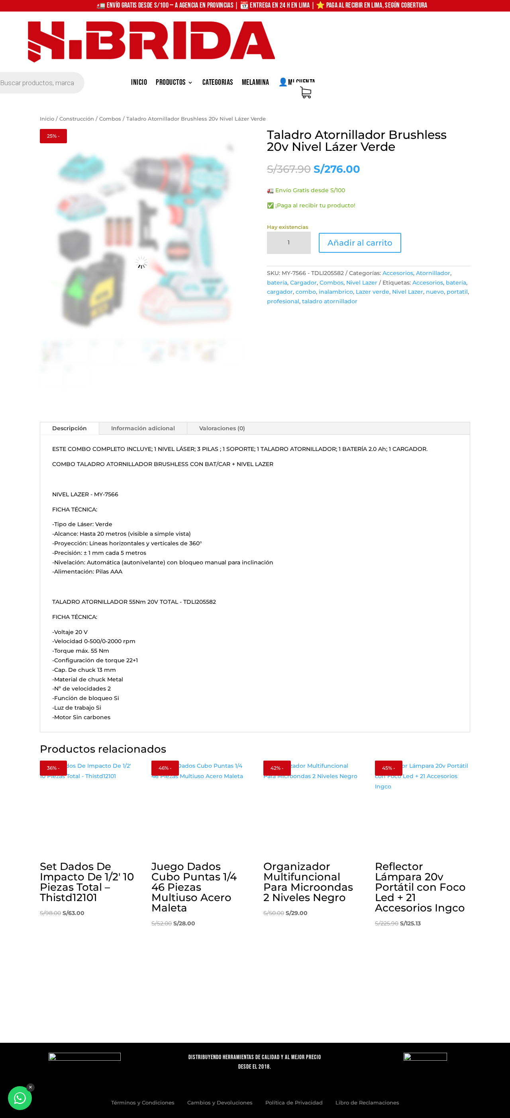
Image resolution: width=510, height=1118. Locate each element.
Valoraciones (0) (222, 428)
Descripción (69, 428)
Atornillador (433, 273)
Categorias (217, 83)
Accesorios (397, 273)
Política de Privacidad (294, 1102)
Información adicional (143, 428)
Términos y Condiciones (143, 1102)
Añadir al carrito (360, 243)
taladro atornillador (329, 301)
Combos (110, 119)
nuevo (435, 291)
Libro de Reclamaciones (367, 1102)
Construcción (76, 119)
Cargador (303, 282)
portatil (457, 291)
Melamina (255, 83)
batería (277, 282)
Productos (171, 83)
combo (306, 291)
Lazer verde (372, 291)
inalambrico (336, 291)
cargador (280, 291)
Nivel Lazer (361, 282)
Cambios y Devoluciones (220, 1102)
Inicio (139, 83)
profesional (283, 301)
